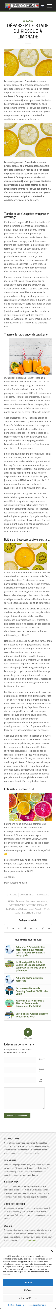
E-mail (41, 1070)
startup (37, 912)
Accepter (28, 1282)
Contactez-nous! (29, 1240)
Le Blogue (28, 20)
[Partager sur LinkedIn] (31, 928)
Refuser (28, 1290)
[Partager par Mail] (49, 928)
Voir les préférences (28, 1298)
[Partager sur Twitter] (13, 928)
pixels (30, 909)
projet (37, 909)
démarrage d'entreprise (36, 901)
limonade (22, 909)
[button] (51, 1250)
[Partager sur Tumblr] (37, 928)
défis (21, 901)
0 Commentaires (27, 894)
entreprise (31, 905)
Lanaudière (11, 909)
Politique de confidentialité (36, 1305)
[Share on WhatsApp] (19, 928)
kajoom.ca (44, 894)
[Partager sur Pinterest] (25, 928)
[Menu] (48, 5)
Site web (40, 1081)
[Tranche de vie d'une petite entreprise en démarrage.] (28, 62)
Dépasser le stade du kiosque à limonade (28, 31)
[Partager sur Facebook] (7, 928)
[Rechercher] (30, 5)
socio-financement (24, 912)
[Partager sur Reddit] (43, 928)
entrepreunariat (17, 905)
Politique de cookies (16, 1305)
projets (45, 909)
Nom (42, 1059)
